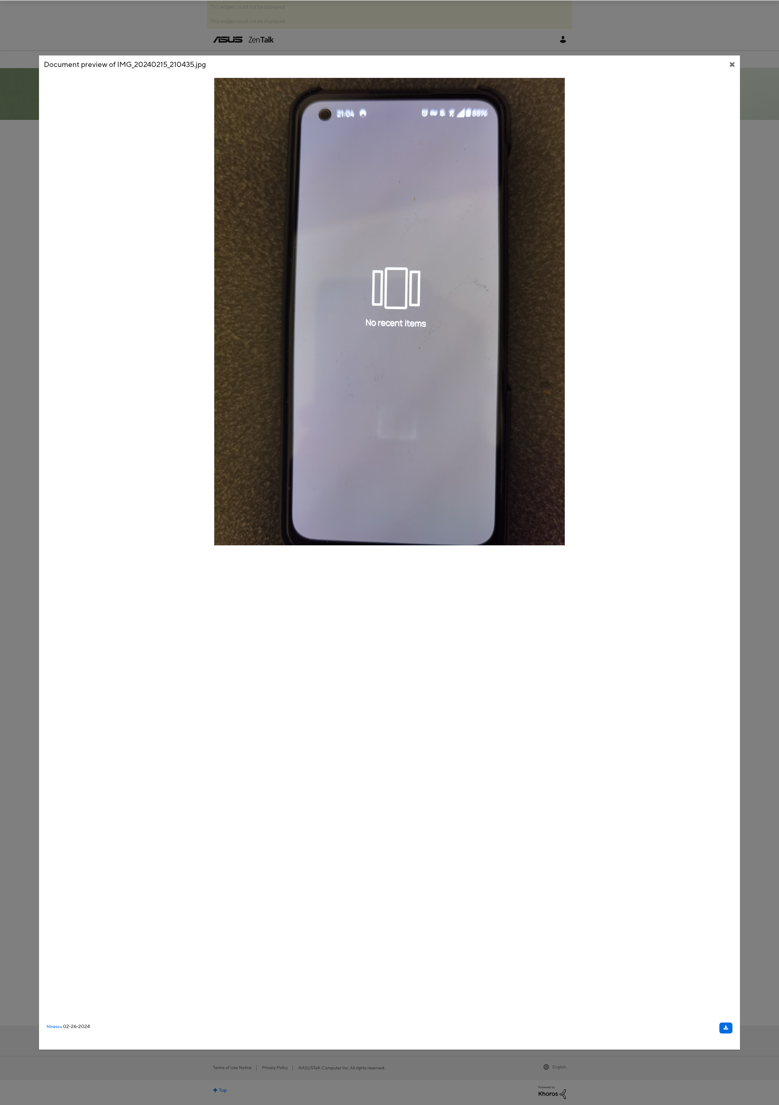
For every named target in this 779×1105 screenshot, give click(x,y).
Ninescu (54, 1027)
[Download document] (725, 1028)
